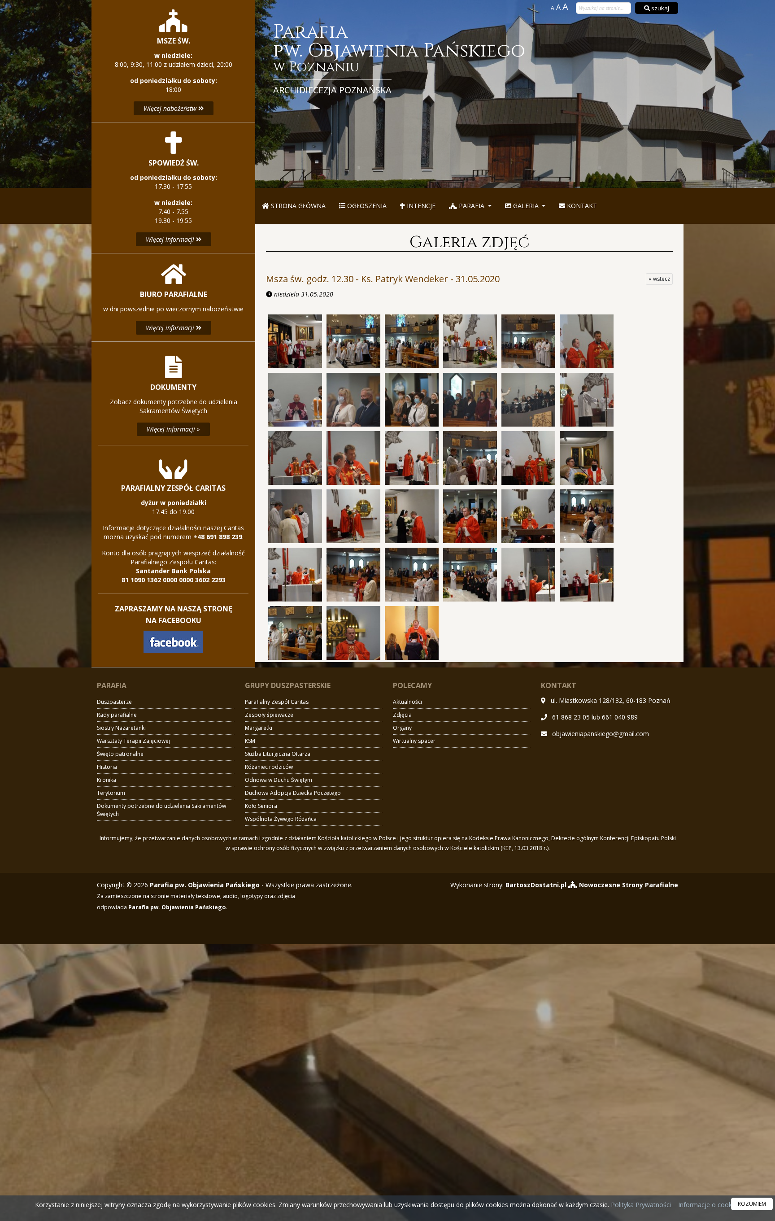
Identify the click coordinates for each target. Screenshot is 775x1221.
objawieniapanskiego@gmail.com (600, 733)
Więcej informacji (171, 239)
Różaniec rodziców (269, 767)
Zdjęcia (402, 715)
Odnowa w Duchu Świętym (278, 780)
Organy (402, 728)
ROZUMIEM (752, 1204)
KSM (250, 741)
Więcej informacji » (173, 429)
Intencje (420, 205)
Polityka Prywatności (640, 1204)
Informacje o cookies (709, 1204)
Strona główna (297, 205)
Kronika (106, 780)
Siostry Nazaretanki (121, 728)
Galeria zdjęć (469, 242)
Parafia (471, 205)
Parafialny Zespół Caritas (277, 702)
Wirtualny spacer (414, 741)
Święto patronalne (120, 754)
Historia (107, 767)
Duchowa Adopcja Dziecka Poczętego (293, 793)
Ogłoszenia (366, 205)
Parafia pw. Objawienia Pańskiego (399, 59)
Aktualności (407, 702)
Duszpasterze (114, 702)
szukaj (659, 8)
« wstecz (659, 279)
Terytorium (111, 793)
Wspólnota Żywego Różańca (281, 819)
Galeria (525, 205)
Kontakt (581, 205)
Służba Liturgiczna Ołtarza (277, 754)
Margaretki (258, 728)
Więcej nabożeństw (171, 108)
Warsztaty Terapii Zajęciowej (133, 741)
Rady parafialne (117, 715)
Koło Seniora (261, 806)
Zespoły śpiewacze (269, 715)
